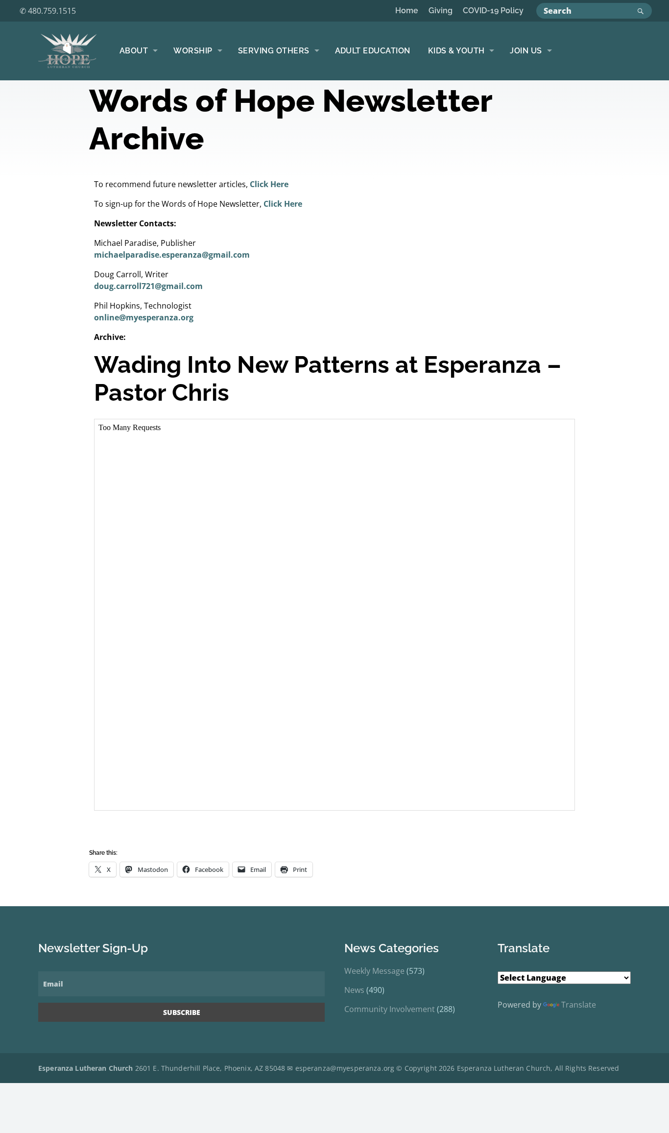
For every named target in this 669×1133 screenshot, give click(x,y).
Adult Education (372, 50)
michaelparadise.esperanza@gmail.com (172, 254)
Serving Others (274, 50)
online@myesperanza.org (143, 317)
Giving (441, 10)
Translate (578, 1004)
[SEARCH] (642, 11)
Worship (192, 50)
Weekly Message (374, 970)
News (354, 990)
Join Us (526, 50)
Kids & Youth (456, 50)
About (133, 50)
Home (406, 10)
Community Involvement (389, 1009)
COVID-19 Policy (493, 10)
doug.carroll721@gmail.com (148, 286)
